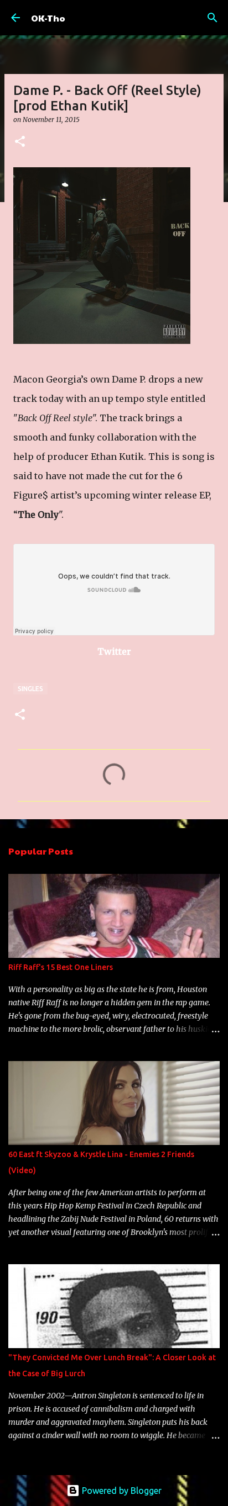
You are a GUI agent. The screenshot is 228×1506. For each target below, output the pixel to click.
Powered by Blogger (121, 1491)
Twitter (114, 651)
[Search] (212, 17)
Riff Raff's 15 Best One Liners (60, 967)
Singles (30, 688)
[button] (20, 142)
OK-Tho (48, 18)
